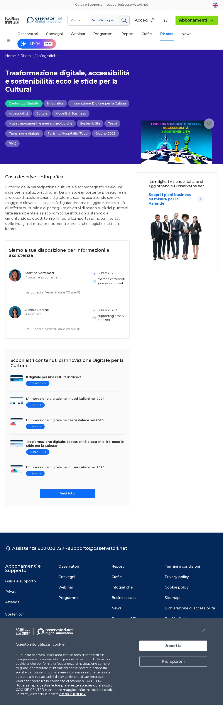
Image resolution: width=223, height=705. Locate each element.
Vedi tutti (67, 493)
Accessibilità (19, 113)
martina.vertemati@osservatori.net (111, 281)
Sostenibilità (90, 123)
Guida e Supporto (89, 5)
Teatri (112, 123)
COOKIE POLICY (72, 694)
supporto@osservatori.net (111, 318)
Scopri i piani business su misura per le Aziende (170, 199)
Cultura (41, 113)
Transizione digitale (24, 133)
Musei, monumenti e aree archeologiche (40, 123)
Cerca (124, 20)
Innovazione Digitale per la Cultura (98, 103)
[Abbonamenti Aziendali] (200, 199)
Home (10, 56)
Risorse (26, 56)
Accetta (173, 645)
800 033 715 (107, 273)
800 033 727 (107, 310)
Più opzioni (173, 661)
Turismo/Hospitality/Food (67, 133)
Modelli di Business (70, 113)
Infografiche (48, 56)
